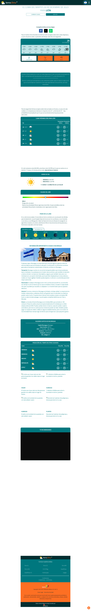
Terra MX (64, 565)
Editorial (49, 580)
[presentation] (67, 49)
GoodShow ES (28, 573)
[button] (89, 2)
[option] (28, 58)
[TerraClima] (85, 2)
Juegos (64, 573)
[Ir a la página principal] (9, 2)
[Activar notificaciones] (88, 607)
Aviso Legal (40, 592)
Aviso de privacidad (48, 592)
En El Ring (45, 569)
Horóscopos (45, 573)
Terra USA (27, 569)
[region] (45, 21)
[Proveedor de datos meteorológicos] (45, 605)
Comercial (42, 580)
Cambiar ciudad (35, 14)
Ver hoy (55, 14)
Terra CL (27, 565)
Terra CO (45, 565)
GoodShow (63, 569)
